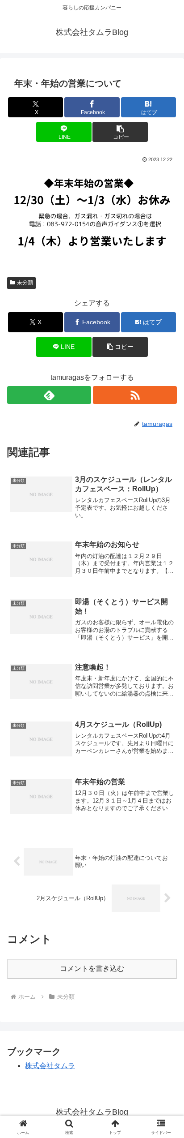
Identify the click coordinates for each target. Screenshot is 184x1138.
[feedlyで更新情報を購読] (49, 395)
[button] (120, 132)
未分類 (25, 282)
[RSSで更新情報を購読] (135, 395)
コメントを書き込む (92, 968)
